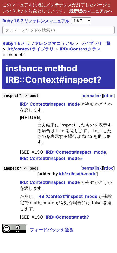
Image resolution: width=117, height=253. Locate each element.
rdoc (108, 95)
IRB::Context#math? (67, 217)
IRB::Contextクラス (80, 49)
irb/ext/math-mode (77, 174)
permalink (91, 95)
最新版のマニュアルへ (91, 11)
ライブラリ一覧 (95, 43)
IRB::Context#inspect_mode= (51, 158)
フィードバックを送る (51, 229)
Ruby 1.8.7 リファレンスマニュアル (35, 20)
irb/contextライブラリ (31, 49)
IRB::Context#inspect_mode (50, 104)
